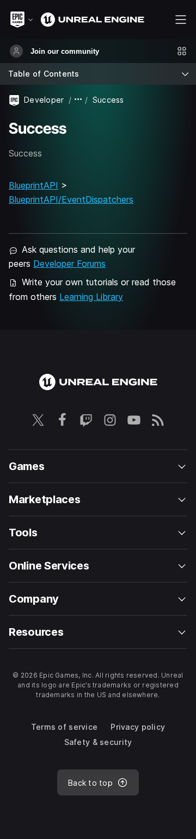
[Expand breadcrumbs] (78, 100)
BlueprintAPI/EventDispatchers (71, 199)
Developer (44, 99)
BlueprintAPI (33, 185)
